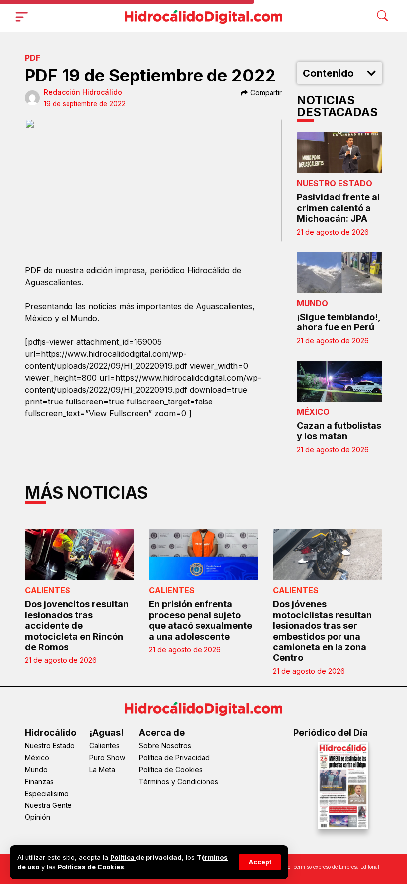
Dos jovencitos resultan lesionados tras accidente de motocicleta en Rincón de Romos (77, 625)
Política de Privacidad (174, 757)
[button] (260, 862)
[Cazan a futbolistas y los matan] (340, 381)
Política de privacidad (146, 857)
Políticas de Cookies (91, 867)
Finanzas (39, 781)
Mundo (312, 303)
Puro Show (107, 757)
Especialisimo (46, 793)
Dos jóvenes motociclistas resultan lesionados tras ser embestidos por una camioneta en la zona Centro (322, 631)
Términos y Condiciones (178, 781)
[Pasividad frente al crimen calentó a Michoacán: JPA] (340, 152)
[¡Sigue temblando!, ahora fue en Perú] (340, 272)
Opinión (37, 817)
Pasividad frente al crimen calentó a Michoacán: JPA (338, 208)
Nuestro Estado (334, 183)
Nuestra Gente (48, 805)
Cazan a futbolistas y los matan (339, 431)
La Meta (102, 769)
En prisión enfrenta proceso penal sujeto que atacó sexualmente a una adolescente (200, 620)
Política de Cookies (171, 769)
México (313, 412)
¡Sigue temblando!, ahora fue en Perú (339, 322)
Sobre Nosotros (165, 745)
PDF (32, 58)
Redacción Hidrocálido (83, 92)
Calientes (47, 590)
